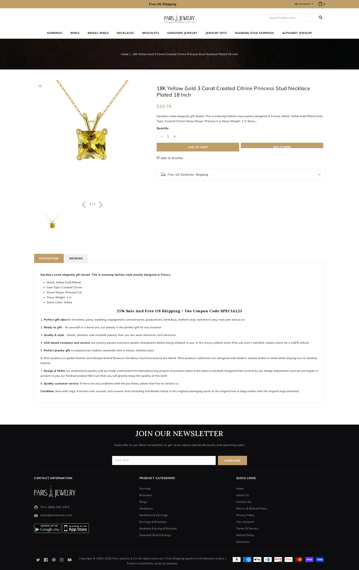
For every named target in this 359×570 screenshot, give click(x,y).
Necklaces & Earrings (153, 515)
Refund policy (245, 535)
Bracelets (150, 33)
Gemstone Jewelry (182, 33)
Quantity (162, 128)
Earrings (54, 33)
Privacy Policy (245, 515)
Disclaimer (243, 541)
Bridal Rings (98, 33)
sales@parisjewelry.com (56, 515)
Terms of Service (247, 528)
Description (49, 258)
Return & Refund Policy (251, 508)
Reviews (76, 258)
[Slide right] (99, 203)
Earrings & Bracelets (153, 521)
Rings (75, 33)
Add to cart (198, 147)
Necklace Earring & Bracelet (158, 528)
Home (125, 54)
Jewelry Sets (216, 33)
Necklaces (125, 33)
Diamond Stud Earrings (155, 535)
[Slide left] (84, 203)
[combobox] (296, 18)
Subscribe (232, 460)
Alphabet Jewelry (297, 33)
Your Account (245, 521)
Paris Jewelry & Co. (125, 558)
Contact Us (243, 501)
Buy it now (282, 147)
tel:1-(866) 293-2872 (55, 507)
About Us (242, 495)
